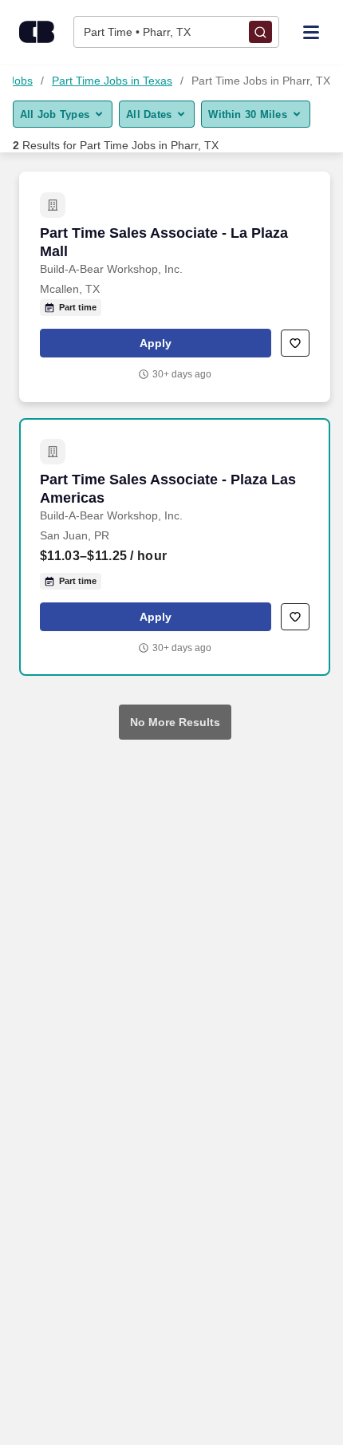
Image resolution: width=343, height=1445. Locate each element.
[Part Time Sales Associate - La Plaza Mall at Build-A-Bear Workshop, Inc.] (175, 287)
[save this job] (295, 343)
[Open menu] (311, 31)
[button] (155, 343)
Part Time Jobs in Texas (112, 80)
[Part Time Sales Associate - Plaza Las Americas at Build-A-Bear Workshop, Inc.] (175, 547)
